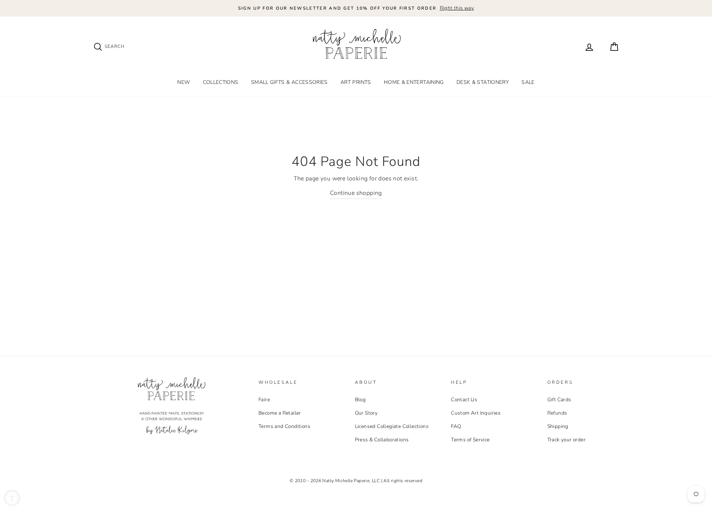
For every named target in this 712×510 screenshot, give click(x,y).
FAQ (456, 426)
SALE (527, 82)
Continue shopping (356, 193)
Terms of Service (470, 439)
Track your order (566, 439)
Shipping (557, 426)
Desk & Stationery (482, 82)
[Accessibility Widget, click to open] (12, 498)
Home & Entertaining (414, 82)
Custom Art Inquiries (476, 412)
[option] (356, 8)
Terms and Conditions (284, 426)
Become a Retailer (279, 412)
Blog (360, 399)
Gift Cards (559, 399)
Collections (220, 82)
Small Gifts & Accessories (289, 82)
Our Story (366, 412)
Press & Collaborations (382, 439)
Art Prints (355, 82)
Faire (264, 399)
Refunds (557, 412)
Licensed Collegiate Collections (392, 426)
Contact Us (464, 399)
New (183, 82)
